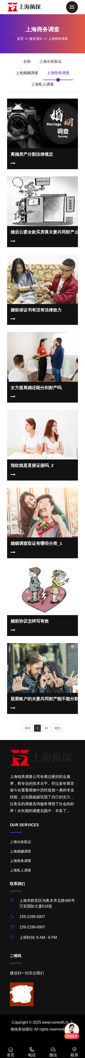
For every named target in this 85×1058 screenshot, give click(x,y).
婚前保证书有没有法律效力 (36, 310)
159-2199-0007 (32, 917)
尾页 (57, 728)
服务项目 (35, 39)
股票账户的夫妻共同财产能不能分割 (45, 698)
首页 (20, 39)
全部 (27, 61)
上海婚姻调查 (27, 73)
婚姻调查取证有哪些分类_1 (36, 543)
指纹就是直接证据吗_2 (32, 465)
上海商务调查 (58, 39)
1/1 (46, 728)
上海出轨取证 (50, 61)
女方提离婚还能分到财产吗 (36, 387)
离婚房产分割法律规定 (32, 154)
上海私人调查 (42, 84)
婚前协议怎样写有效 (30, 621)
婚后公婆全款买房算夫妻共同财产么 (45, 232)
